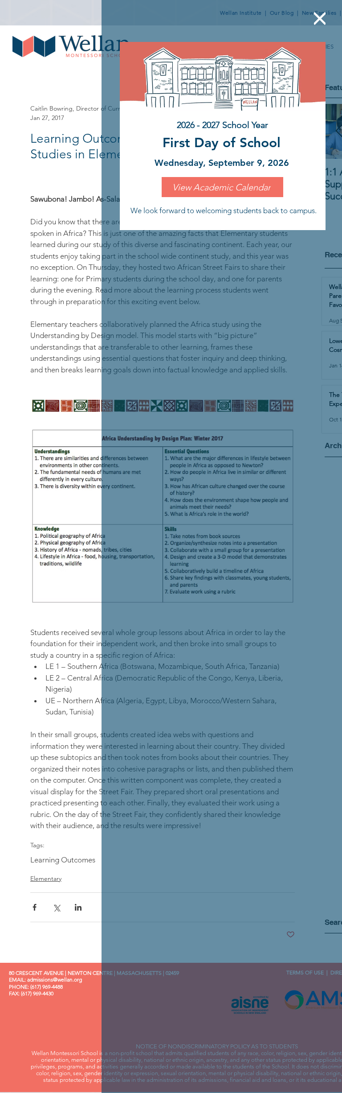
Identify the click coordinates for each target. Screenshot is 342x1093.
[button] (320, 18)
